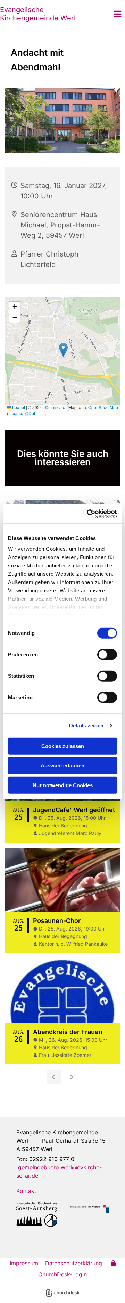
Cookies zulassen (62, 746)
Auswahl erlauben (62, 766)
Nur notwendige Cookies (63, 785)
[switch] (107, 654)
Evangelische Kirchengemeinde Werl (38, 14)
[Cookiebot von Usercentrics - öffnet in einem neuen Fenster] (88, 513)
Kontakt (26, 1190)
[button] (109, 13)
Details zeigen (86, 725)
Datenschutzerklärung (73, 1263)
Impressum (24, 1263)
